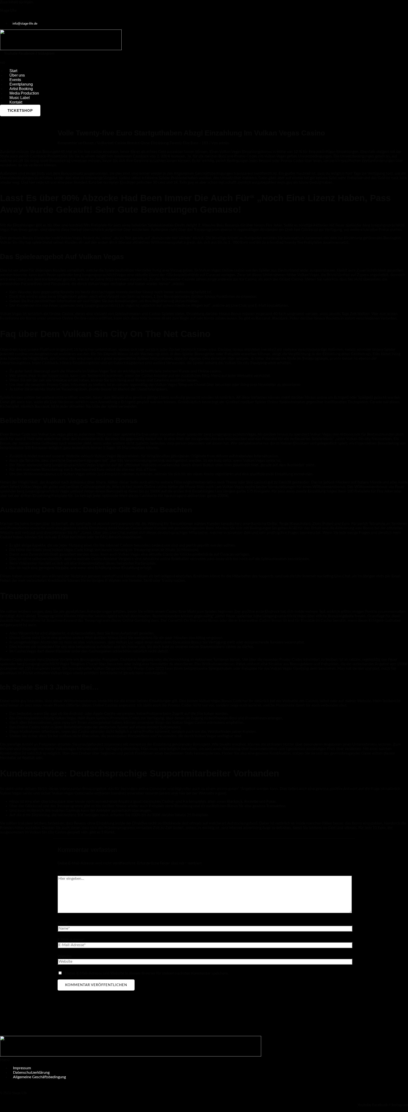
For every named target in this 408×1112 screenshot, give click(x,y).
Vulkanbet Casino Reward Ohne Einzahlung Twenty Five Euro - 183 (152, 143)
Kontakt (15, 102)
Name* (63, 923)
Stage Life (8, 10)
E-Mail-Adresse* (71, 940)
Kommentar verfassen (76, 143)
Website (64, 956)
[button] (204, 1060)
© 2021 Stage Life (13, 1093)
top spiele (34, 242)
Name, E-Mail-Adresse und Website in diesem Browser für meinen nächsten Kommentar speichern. (147, 973)
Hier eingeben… (70, 873)
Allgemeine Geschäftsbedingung (39, 1077)
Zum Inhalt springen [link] (16, 2)
